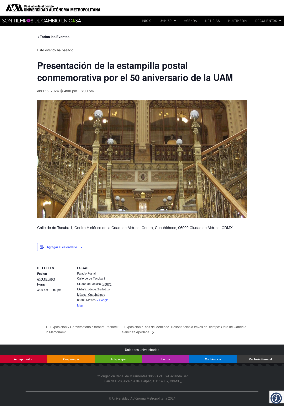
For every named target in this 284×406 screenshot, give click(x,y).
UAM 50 (166, 21)
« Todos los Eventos (53, 36)
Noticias (212, 21)
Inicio (147, 21)
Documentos (266, 21)
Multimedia (237, 21)
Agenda (190, 21)
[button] (276, 398)
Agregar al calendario (62, 247)
